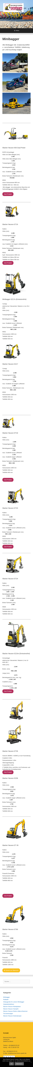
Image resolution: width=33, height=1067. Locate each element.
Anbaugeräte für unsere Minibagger (13, 1002)
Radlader (6, 999)
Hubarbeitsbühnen (8, 1004)
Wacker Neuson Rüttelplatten (12, 1006)
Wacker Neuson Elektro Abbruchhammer (15, 1011)
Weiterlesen (19, 1063)
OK (11, 1063)
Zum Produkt (8, 194)
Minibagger (6, 997)
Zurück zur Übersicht (12, 970)
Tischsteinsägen (8, 1013)
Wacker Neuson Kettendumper (12, 1016)
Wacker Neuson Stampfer (11, 1009)
